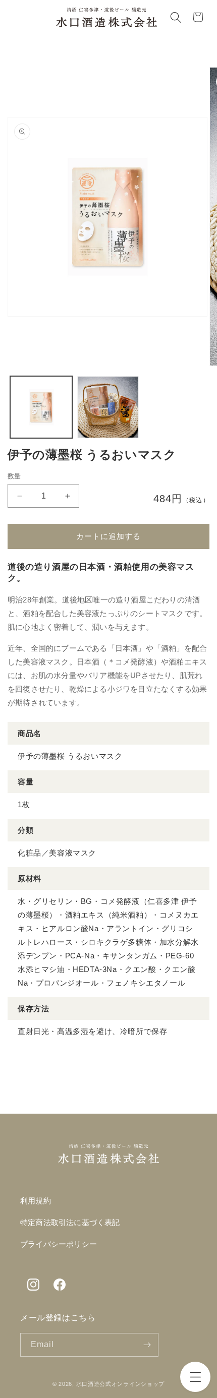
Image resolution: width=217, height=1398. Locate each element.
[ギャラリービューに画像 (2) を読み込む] (108, 407)
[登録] (147, 1345)
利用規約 (35, 1201)
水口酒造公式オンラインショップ (120, 1384)
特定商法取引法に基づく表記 (70, 1223)
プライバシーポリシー (58, 1244)
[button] (195, 1377)
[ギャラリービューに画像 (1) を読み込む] (41, 407)
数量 (14, 476)
